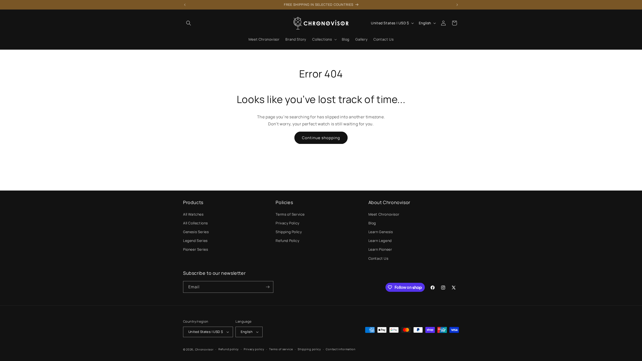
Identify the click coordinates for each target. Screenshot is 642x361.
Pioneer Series (195, 249)
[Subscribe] (267, 287)
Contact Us (378, 258)
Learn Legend (380, 240)
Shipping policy (309, 349)
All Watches (193, 214)
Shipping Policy (289, 231)
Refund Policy (287, 240)
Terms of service (281, 349)
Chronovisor (204, 349)
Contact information (340, 349)
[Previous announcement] (184, 5)
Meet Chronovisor (383, 214)
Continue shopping (321, 137)
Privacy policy (254, 349)
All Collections (195, 223)
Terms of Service (290, 214)
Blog (372, 223)
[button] (188, 23)
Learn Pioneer (380, 249)
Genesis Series (196, 231)
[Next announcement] (457, 5)
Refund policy (228, 349)
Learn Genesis (380, 231)
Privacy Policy (287, 223)
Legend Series (195, 240)
